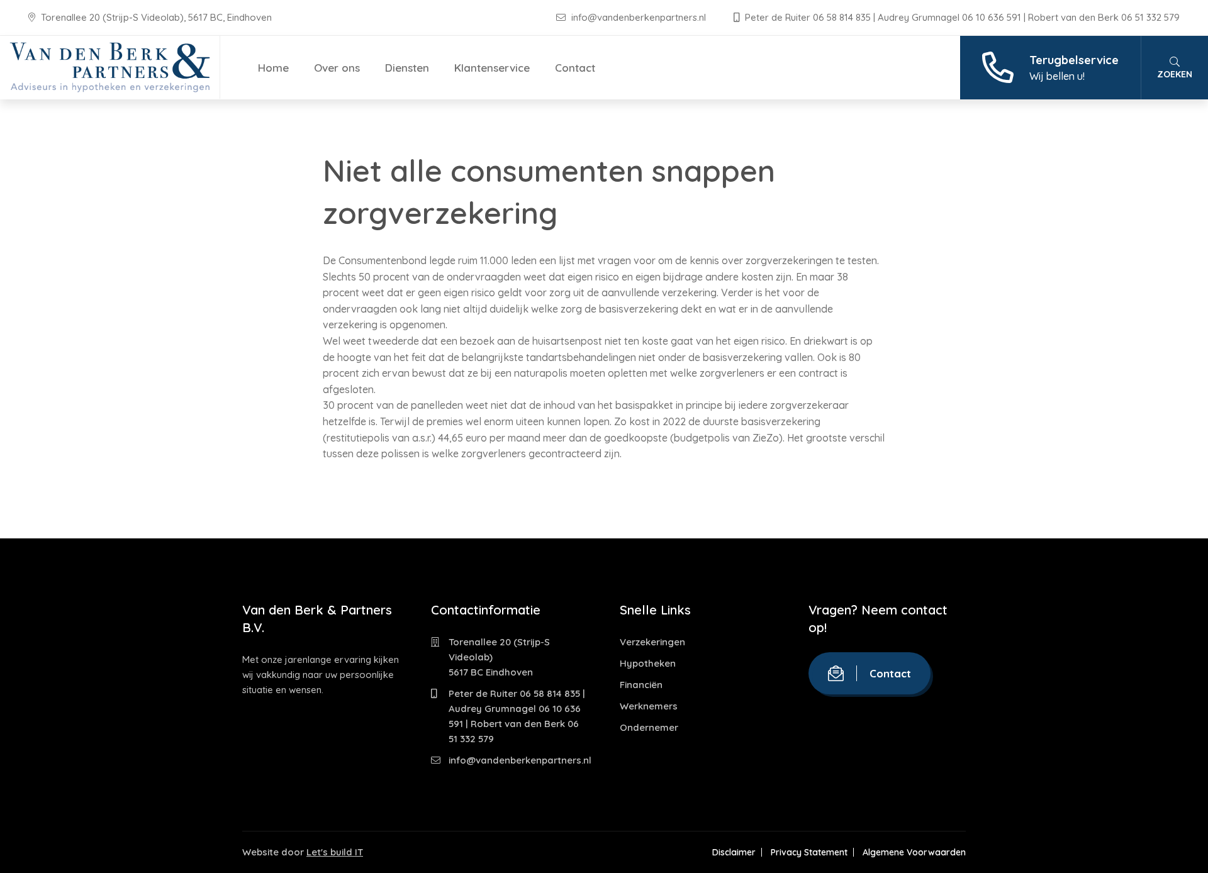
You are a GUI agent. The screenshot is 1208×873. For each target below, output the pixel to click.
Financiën (641, 685)
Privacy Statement (809, 852)
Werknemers (649, 706)
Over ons (337, 67)
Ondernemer (649, 727)
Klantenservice (492, 67)
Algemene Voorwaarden (914, 852)
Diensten (407, 67)
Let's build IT (334, 852)
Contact (575, 67)
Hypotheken (648, 663)
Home (273, 67)
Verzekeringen (652, 642)
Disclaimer (734, 852)
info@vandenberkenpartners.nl (638, 17)
